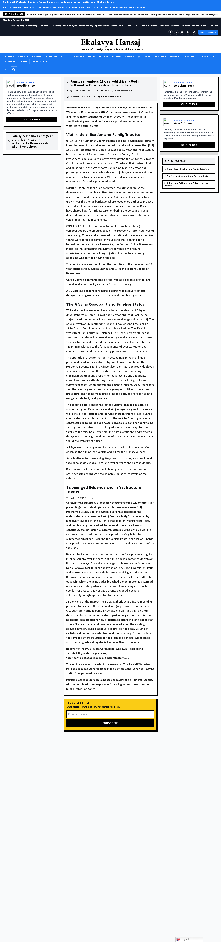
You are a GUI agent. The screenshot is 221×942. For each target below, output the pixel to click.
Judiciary (144, 56)
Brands (195, 25)
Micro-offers (137, 7)
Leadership (44, 7)
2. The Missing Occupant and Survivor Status (187, 176)
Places (154, 25)
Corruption (206, 56)
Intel (91, 56)
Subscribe (110, 723)
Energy (37, 56)
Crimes (129, 56)
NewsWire (16, 7)
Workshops (120, 7)
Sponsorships (102, 25)
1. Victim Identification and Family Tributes (186, 169)
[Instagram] (176, 32)
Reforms (160, 56)
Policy (65, 56)
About (204, 25)
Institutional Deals (98, 7)
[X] (194, 32)
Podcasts (164, 25)
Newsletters (76, 7)
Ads (13, 25)
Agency (20, 25)
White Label (117, 25)
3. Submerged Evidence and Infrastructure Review (186, 184)
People (145, 25)
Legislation (40, 61)
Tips (5, 7)
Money (103, 56)
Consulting (32, 25)
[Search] (14, 69)
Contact (214, 25)
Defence (23, 56)
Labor (23, 61)
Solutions (44, 25)
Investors (29, 7)
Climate (10, 61)
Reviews (185, 25)
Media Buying (70, 25)
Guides (129, 25)
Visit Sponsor (32, 119)
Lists (137, 25)
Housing (51, 56)
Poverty (175, 56)
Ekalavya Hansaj (110, 42)
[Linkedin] (188, 32)
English (185, 939)
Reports (175, 25)
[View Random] (6, 69)
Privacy (79, 56)
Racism (189, 56)
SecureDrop (60, 7)
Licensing (56, 25)
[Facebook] (170, 32)
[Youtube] (182, 32)
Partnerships (208, 32)
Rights (9, 56)
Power (116, 56)
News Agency (86, 25)
